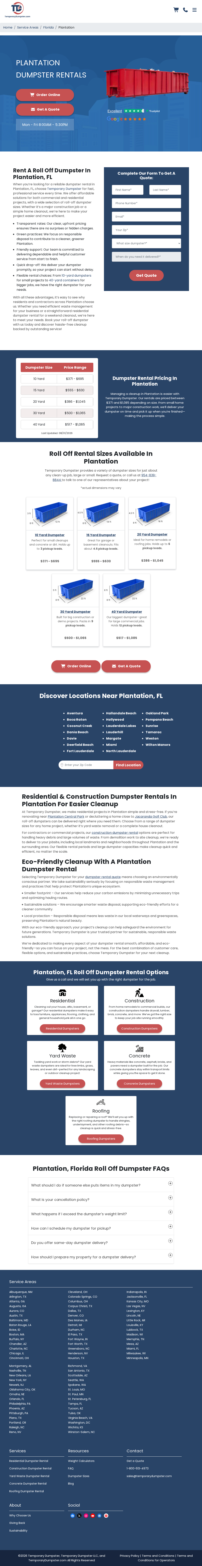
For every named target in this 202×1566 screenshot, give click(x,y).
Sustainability (18, 1531)
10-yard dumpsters (76, 275)
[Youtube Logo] (92, 1516)
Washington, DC (79, 1423)
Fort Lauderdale (80, 751)
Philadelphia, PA (19, 1404)
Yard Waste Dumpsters (62, 1083)
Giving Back (17, 1523)
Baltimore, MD (18, 1320)
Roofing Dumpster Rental (26, 1491)
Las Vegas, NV (136, 1306)
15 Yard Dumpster (101, 535)
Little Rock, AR (136, 1320)
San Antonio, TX (79, 1371)
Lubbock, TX (135, 1330)
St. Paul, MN (75, 1394)
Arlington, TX (17, 1297)
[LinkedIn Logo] (99, 1516)
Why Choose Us (20, 1515)
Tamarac (154, 732)
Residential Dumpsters (62, 1028)
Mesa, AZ (133, 1344)
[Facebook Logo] (72, 1516)
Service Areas (27, 27)
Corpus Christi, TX (80, 1306)
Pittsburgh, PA (18, 1413)
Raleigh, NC (16, 1427)
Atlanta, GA (17, 1301)
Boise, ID (14, 1330)
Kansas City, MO (138, 1301)
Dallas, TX (74, 1311)
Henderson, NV (78, 1353)
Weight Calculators (81, 1461)
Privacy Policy (129, 1556)
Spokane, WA (77, 1385)
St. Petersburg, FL (79, 1399)
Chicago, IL (16, 1353)
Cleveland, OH (77, 1292)
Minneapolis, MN (137, 1358)
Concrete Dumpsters (139, 1083)
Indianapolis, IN (137, 1292)
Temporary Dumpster (64, 189)
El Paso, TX (75, 1334)
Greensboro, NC (79, 1349)
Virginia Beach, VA (80, 1418)
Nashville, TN (17, 1371)
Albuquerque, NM (20, 1292)
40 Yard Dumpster (126, 611)
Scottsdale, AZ (78, 1375)
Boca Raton (77, 719)
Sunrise (152, 726)
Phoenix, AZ (17, 1408)
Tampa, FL (75, 1404)
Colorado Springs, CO (82, 1297)
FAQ (71, 1468)
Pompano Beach (159, 719)
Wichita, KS (75, 1427)
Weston (152, 738)
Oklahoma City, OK (22, 1389)
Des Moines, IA (77, 1320)
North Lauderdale (121, 751)
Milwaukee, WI (136, 1353)
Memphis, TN (135, 1339)
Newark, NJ (16, 1385)
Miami (111, 744)
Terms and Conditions (158, 1556)
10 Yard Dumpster (50, 535)
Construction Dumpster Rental (30, 1468)
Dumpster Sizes (78, 1476)
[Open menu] (194, 10)
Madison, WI (135, 1334)
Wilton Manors (158, 744)
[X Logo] (79, 1516)
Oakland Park (157, 713)
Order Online (48, 94)
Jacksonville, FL (137, 1297)
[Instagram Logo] (86, 1516)
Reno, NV (15, 1432)
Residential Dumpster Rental (28, 1461)
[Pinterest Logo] (106, 1516)
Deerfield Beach (80, 744)
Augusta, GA (17, 1306)
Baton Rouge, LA (20, 1325)
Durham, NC (76, 1330)
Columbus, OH (78, 1301)
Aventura (75, 713)
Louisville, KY (135, 1325)
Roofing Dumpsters (101, 1139)
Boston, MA (16, 1334)
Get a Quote (135, 1461)
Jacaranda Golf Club (151, 816)
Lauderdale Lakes (121, 726)
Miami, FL (133, 1349)
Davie (72, 738)
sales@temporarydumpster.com (149, 1476)
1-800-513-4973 (138, 1468)
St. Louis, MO (76, 1389)
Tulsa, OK (74, 1413)
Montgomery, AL (20, 1366)
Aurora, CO (16, 1311)
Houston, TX (76, 1358)
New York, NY (18, 1380)
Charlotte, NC (18, 1349)
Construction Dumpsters (139, 1028)
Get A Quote (48, 109)
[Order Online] (176, 10)
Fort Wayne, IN (78, 1339)
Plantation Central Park (66, 816)
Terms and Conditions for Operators (165, 1558)
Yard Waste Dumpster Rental (29, 1476)
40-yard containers (64, 280)
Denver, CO (76, 1316)
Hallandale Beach (121, 713)
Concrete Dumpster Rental (28, 1484)
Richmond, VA (77, 1366)
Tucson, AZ (75, 1408)
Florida (48, 27)
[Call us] (185, 10)
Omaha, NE (16, 1394)
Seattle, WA (76, 1380)
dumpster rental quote (103, 877)
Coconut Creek (79, 726)
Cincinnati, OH (19, 1358)
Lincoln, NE (134, 1316)
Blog (71, 1484)
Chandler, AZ (18, 1344)
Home (7, 27)
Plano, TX (15, 1418)
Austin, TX (16, 1316)
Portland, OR (17, 1423)
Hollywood (115, 719)
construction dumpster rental (115, 832)
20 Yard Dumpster (152, 534)
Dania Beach (77, 732)
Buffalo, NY (16, 1339)
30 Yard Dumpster (75, 611)
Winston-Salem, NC (81, 1432)
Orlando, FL (16, 1399)
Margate (113, 738)
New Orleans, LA (20, 1375)
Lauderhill (114, 732)
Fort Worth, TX (78, 1344)
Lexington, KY (136, 1311)
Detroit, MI (75, 1325)
